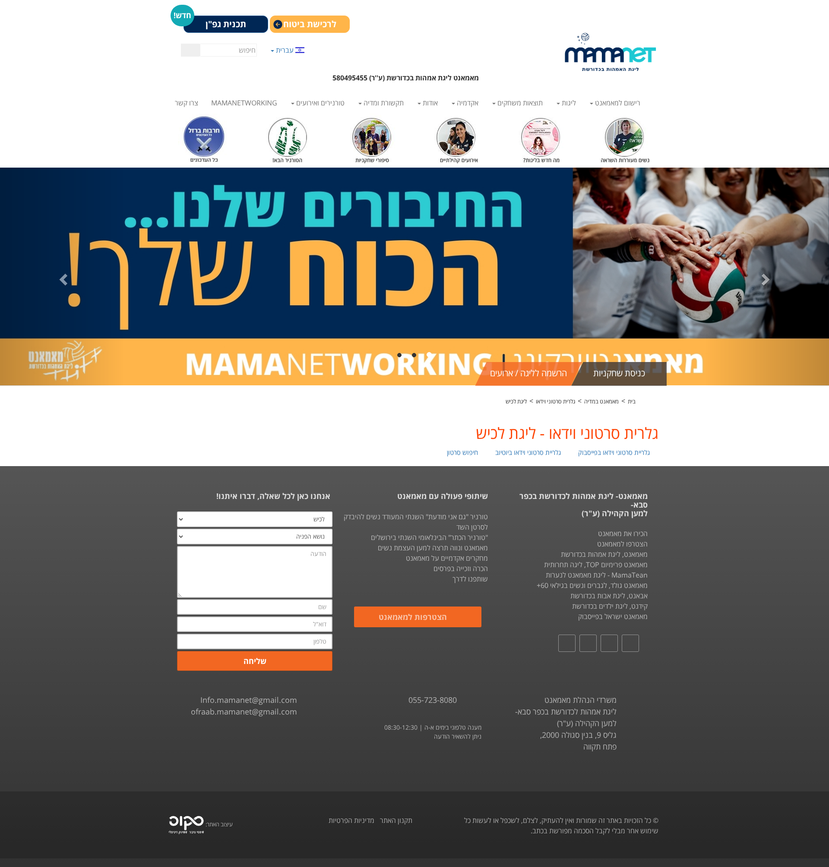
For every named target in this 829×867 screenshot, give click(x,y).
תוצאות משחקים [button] (519, 103)
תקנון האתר (396, 820)
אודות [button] (429, 103)
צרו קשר (186, 103)
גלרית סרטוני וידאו (555, 401)
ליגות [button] (568, 103)
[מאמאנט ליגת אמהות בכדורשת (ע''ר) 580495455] (610, 51)
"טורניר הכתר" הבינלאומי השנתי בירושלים (429, 537)
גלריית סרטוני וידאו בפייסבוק (615, 452)
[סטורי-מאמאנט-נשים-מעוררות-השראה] (625, 138)
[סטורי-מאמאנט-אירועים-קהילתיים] (456, 138)
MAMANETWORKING (244, 103)
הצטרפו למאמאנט (622, 544)
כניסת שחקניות (619, 373)
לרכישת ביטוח (309, 24)
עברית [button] (284, 49)
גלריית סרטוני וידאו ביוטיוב (529, 452)
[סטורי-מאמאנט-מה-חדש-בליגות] (540, 138)
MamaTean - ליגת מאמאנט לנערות (597, 575)
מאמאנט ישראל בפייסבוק (613, 616)
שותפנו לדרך (470, 579)
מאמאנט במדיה (601, 401)
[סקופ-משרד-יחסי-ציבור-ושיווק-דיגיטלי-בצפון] (186, 824)
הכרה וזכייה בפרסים (460, 568)
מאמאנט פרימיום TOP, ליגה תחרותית (596, 564)
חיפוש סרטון (463, 452)
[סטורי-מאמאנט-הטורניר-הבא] (288, 138)
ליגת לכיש (516, 401)
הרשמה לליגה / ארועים (528, 373)
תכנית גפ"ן (226, 24)
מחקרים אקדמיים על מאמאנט (447, 558)
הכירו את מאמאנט (623, 533)
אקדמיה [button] (466, 103)
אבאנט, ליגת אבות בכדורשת (609, 595)
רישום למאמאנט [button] (616, 103)
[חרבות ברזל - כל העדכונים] (204, 138)
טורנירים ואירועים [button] (319, 103)
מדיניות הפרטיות (351, 820)
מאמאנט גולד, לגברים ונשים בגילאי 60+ (592, 585)
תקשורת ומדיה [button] (383, 103)
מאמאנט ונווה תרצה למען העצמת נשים (433, 548)
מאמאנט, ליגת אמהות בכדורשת (604, 554)
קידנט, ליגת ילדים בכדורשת (610, 606)
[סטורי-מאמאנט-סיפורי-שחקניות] (372, 138)
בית (632, 401)
